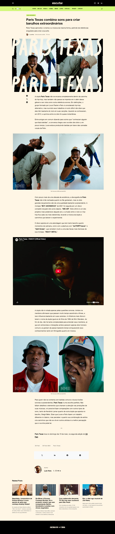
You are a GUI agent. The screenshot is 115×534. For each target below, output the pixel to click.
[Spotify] (98, 3)
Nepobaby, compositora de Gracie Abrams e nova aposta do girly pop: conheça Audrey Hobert (22, 501)
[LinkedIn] (101, 3)
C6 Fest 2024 (46, 445)
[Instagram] (95, 3)
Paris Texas (56, 445)
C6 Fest (37, 445)
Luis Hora (47, 471)
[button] (13, 3)
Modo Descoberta (31, 15)
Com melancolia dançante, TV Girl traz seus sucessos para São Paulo (69, 500)
